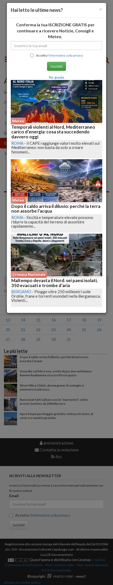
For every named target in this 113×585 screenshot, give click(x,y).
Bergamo (21, 291)
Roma (17, 143)
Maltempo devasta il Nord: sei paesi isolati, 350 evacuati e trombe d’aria (54, 283)
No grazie (56, 77)
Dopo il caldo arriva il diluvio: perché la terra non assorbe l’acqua (55, 208)
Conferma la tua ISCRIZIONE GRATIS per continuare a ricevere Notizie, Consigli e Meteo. (55, 30)
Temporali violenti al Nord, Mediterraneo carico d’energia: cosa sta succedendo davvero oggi (53, 131)
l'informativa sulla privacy (65, 55)
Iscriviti (56, 66)
